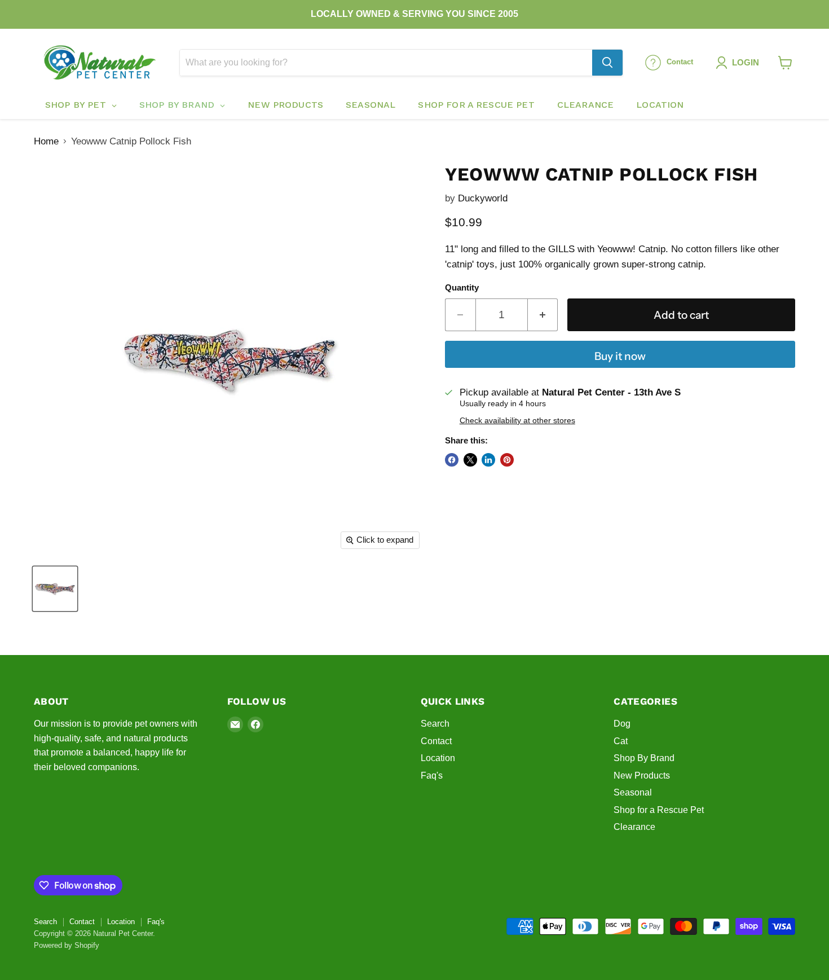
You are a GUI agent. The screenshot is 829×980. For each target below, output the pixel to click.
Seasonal (633, 792)
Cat (621, 741)
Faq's (432, 775)
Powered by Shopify (66, 945)
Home (46, 141)
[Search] (607, 63)
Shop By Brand (644, 758)
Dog (622, 723)
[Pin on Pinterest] (507, 460)
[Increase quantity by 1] (543, 314)
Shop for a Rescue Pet (659, 810)
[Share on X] (470, 460)
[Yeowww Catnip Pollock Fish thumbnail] (55, 588)
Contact (436, 741)
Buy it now (620, 356)
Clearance (634, 827)
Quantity (462, 287)
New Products (642, 775)
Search (435, 723)
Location (438, 758)
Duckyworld (483, 198)
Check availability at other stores (517, 420)
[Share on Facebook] (451, 460)
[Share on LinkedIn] (488, 460)
